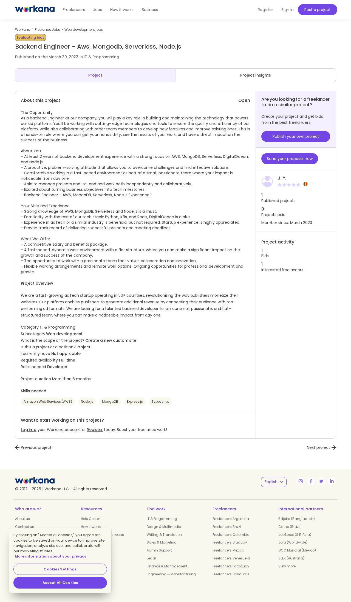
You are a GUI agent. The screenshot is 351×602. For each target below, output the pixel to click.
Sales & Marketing (162, 542)
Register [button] (265, 9)
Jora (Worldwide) (292, 542)
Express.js (135, 401)
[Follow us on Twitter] (321, 481)
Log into (28, 429)
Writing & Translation (164, 534)
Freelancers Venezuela (231, 558)
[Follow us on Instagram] (300, 481)
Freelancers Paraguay (231, 566)
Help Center (90, 518)
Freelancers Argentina (231, 518)
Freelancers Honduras (231, 574)
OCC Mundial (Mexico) (297, 550)
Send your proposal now (290, 158)
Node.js (121, 195)
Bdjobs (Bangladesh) (296, 518)
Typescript (160, 401)
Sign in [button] (287, 9)
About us (22, 518)
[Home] (35, 9)
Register (95, 429)
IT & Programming (162, 518)
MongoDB (110, 401)
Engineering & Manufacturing (171, 574)
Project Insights (255, 75)
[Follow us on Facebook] (311, 481)
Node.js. (36, 162)
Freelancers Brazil (227, 526)
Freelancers (74, 9)
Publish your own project (296, 136)
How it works (122, 9)
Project (95, 75)
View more (287, 566)
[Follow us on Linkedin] (332, 481)
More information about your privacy (50, 556)
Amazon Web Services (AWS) (48, 401)
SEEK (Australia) (291, 558)
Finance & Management (167, 566)
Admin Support (159, 550)
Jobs (97, 9)
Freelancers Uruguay (230, 542)
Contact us (24, 526)
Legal (151, 558)
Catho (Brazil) (290, 526)
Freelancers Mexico (228, 550)
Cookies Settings (60, 569)
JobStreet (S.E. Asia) (294, 534)
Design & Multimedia (164, 526)
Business (150, 9)
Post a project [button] (317, 9)
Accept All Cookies (60, 582)
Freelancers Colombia (231, 534)
